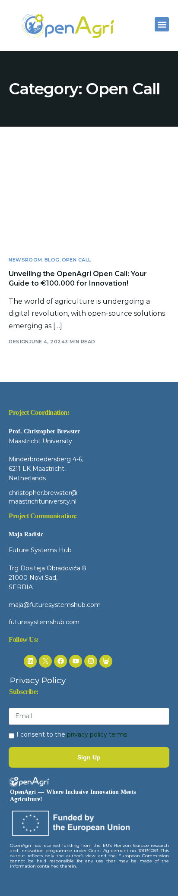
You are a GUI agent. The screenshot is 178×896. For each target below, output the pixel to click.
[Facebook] (60, 661)
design (19, 342)
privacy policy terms (97, 734)
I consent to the (71, 734)
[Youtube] (75, 661)
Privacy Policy (38, 680)
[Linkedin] (30, 661)
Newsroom (25, 260)
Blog (52, 260)
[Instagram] (90, 661)
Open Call (76, 260)
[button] (162, 24)
